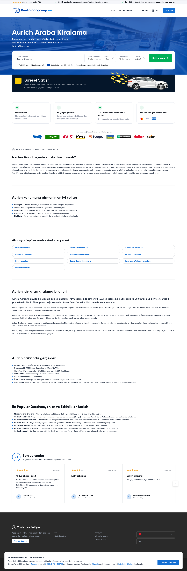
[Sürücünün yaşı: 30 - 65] (48, 65)
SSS (113, 10)
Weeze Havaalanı (22, 267)
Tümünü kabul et (168, 562)
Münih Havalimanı (23, 247)
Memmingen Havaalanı (80, 254)
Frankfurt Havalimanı (79, 247)
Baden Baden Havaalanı (80, 261)
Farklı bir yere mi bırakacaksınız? (31, 65)
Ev (17, 149)
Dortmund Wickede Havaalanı (137, 261)
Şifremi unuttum (101, 536)
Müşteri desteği (125, 10)
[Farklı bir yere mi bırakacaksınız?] (16, 65)
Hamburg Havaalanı (23, 254)
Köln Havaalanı (21, 261)
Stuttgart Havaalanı (133, 254)
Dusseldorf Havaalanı (134, 247)
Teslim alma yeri (22, 56)
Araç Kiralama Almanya (30, 149)
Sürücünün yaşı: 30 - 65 (60, 65)
